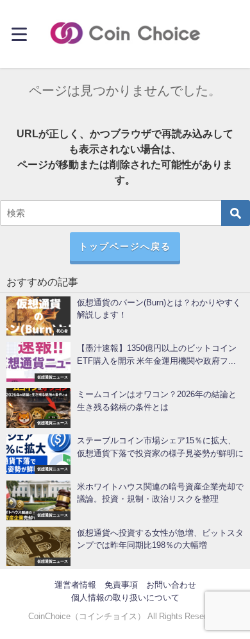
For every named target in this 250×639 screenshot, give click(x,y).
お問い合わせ (171, 585)
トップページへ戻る (125, 246)
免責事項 (121, 585)
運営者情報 (75, 585)
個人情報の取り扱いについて (125, 597)
